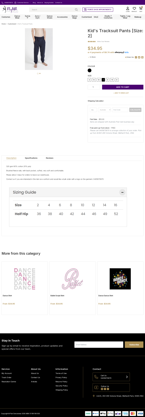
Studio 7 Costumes (108, 17)
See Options (24, 315)
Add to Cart (122, 87)
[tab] (38, 73)
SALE (96, 17)
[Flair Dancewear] (10, 10)
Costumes (6, 17)
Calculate (135, 110)
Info (127, 52)
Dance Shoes (49, 17)
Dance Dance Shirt (105, 296)
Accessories (62, 17)
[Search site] (76, 9)
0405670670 (8, 2)
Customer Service (23, 2)
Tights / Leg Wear (125, 17)
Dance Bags (74, 17)
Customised (87, 17)
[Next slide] (138, 288)
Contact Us (58, 2)
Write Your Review (103, 41)
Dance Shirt (7, 296)
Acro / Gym (37, 17)
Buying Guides (49, 2)
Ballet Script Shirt (57, 296)
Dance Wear (17, 17)
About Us (40, 2)
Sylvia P (27, 17)
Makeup (137, 17)
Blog (34, 2)
